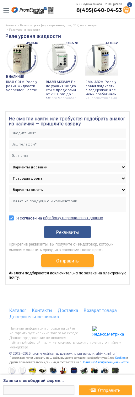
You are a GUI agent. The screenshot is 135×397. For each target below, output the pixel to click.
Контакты (42, 310)
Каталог (17, 310)
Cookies (120, 357)
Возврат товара (100, 310)
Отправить (67, 260)
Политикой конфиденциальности (105, 362)
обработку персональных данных (73, 218)
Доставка (68, 310)
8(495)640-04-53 (99, 10)
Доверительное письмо (34, 316)
